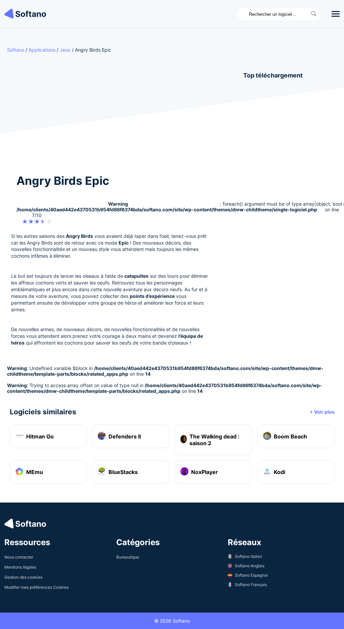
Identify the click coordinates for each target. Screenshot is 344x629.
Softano (15, 50)
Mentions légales (20, 567)
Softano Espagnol (251, 575)
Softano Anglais (249, 565)
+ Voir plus (322, 412)
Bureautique (127, 557)
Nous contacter (18, 557)
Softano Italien (248, 556)
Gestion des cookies (23, 577)
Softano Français (251, 584)
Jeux (65, 50)
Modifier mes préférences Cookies (36, 587)
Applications (42, 50)
